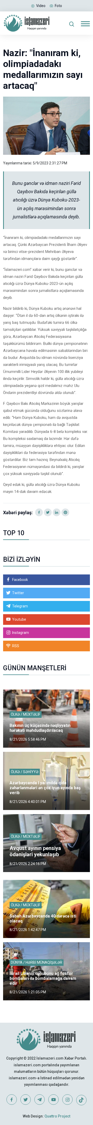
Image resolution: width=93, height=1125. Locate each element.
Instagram (20, 633)
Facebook (20, 580)
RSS (15, 646)
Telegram (20, 606)
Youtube (19, 619)
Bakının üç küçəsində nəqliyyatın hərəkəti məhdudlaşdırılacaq (40, 728)
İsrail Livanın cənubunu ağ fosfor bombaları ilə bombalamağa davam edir (43, 978)
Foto (58, 6)
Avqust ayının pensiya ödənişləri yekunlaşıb (35, 851)
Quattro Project (57, 1116)
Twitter (18, 593)
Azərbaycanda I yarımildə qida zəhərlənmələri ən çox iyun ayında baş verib (45, 787)
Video (40, 6)
